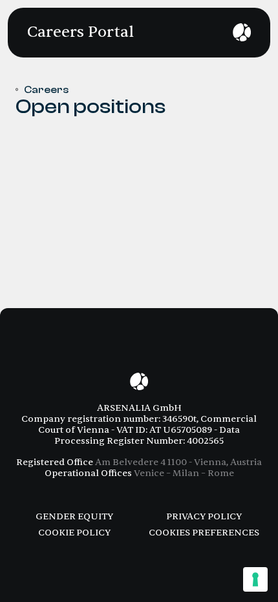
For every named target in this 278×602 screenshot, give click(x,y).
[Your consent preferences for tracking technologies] (255, 579)
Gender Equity (74, 516)
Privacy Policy (204, 516)
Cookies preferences (204, 532)
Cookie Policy (74, 532)
